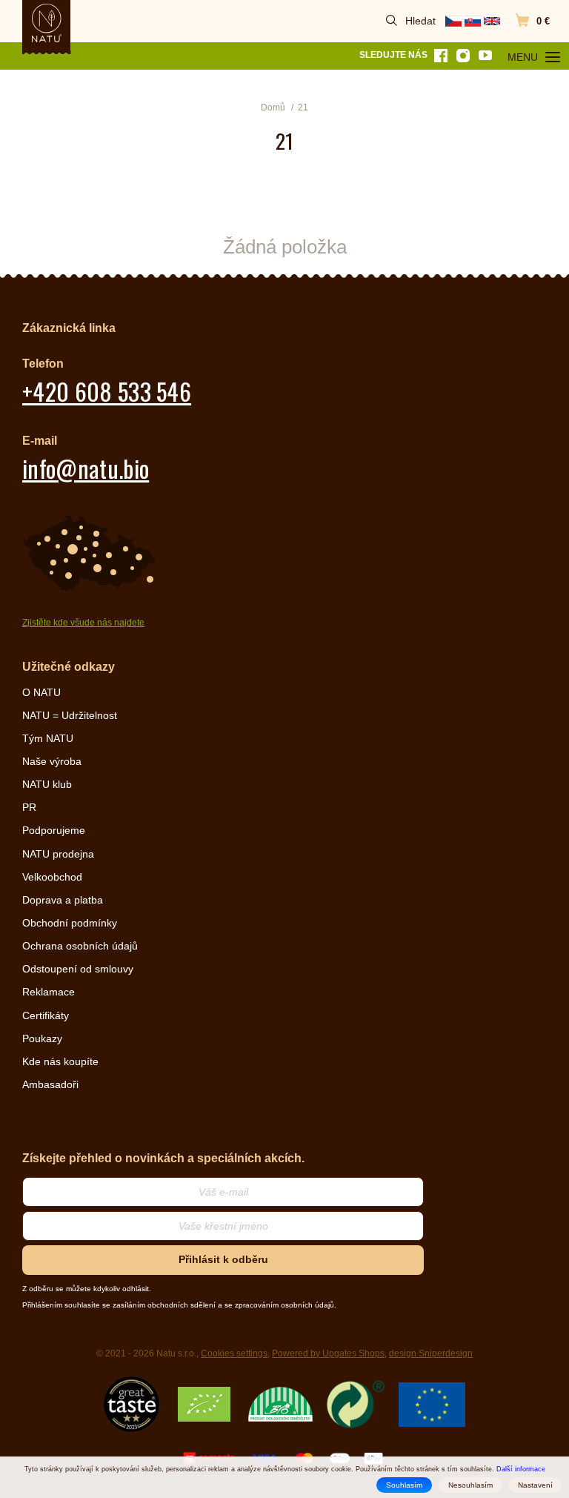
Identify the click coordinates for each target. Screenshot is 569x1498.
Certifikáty (45, 1015)
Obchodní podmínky (69, 923)
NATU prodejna (58, 854)
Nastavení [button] (535, 1485)
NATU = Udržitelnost (69, 715)
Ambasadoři (50, 1084)
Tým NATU (47, 738)
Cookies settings (234, 1353)
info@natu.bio (85, 468)
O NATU (41, 692)
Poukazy (42, 1038)
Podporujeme (53, 830)
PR (29, 807)
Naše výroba (51, 761)
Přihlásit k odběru (223, 1259)
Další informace (520, 1469)
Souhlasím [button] (404, 1485)
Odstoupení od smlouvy (77, 969)
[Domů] (46, 23)
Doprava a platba (62, 900)
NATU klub (47, 784)
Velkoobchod (52, 877)
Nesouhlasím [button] (470, 1485)
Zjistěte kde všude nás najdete (83, 622)
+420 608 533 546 (106, 391)
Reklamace (48, 992)
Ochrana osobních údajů (80, 946)
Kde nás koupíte (60, 1061)
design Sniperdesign (431, 1353)
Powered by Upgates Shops (328, 1353)
